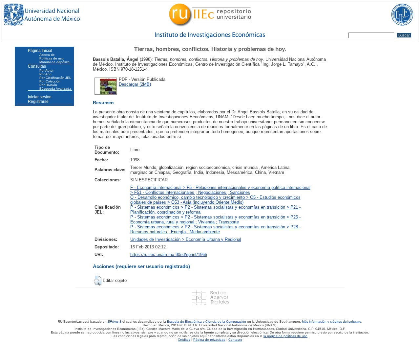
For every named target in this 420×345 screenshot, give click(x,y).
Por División (48, 85)
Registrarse (38, 101)
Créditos (184, 339)
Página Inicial (40, 50)
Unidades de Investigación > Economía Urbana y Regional (185, 239)
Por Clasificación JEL (55, 78)
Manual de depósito (54, 62)
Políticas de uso (51, 58)
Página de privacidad (209, 339)
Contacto (235, 339)
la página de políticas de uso (285, 336)
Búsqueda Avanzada (55, 88)
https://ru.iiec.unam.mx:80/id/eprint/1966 (168, 254)
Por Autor (46, 70)
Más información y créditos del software (331, 321)
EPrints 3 (114, 321)
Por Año (45, 74)
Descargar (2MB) (135, 84)
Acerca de (47, 55)
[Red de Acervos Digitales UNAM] (210, 297)
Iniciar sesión (40, 97)
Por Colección (49, 81)
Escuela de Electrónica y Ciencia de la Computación (207, 321)
